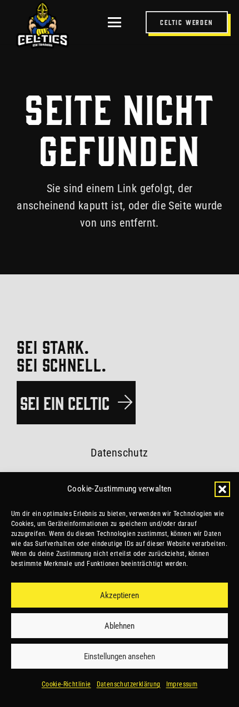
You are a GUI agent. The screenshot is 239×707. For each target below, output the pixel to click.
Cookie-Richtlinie (66, 684)
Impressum (182, 684)
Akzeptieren (119, 595)
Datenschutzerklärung (129, 684)
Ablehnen (119, 626)
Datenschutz (119, 452)
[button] (222, 489)
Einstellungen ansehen (119, 656)
